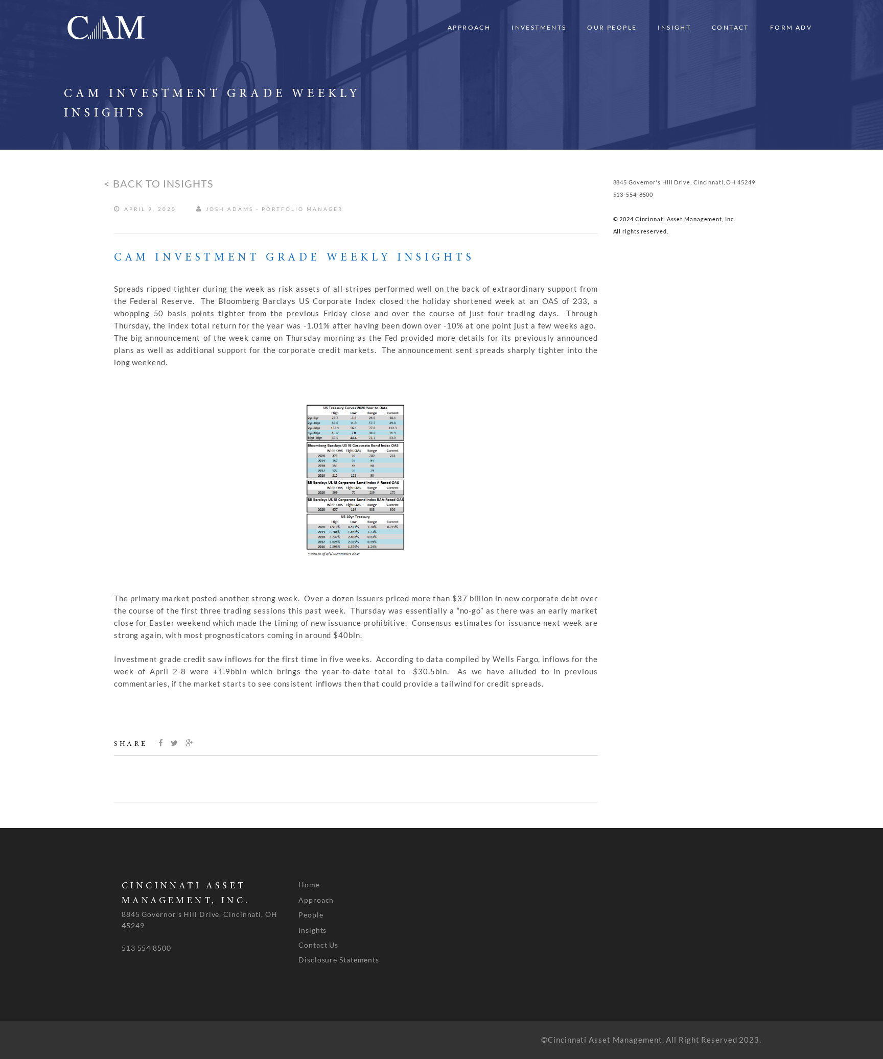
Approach (469, 27)
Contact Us (318, 944)
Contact (730, 27)
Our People (612, 27)
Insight (674, 27)
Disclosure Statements (338, 959)
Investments (539, 27)
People (310, 914)
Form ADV (791, 27)
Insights (312, 930)
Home (309, 884)
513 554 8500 (146, 948)
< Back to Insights (159, 183)
